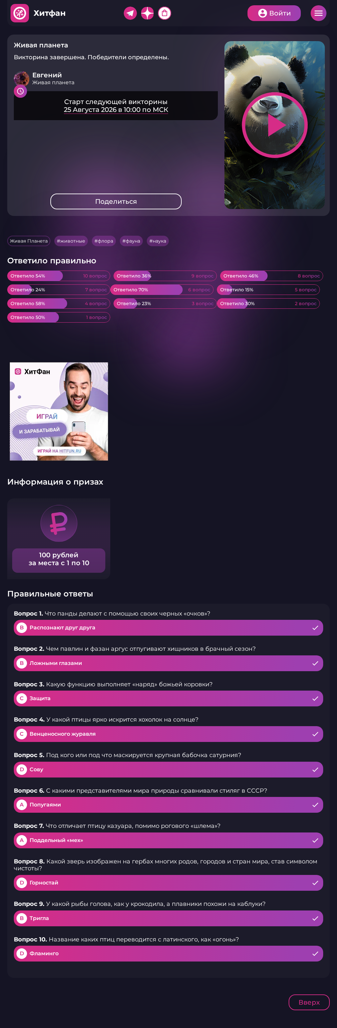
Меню (318, 13)
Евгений (47, 75)
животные (72, 241)
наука (159, 241)
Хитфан (50, 13)
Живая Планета (29, 241)
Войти (280, 13)
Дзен (147, 13)
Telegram (130, 13)
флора (105, 241)
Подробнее (116, 105)
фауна (133, 241)
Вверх (309, 1002)
